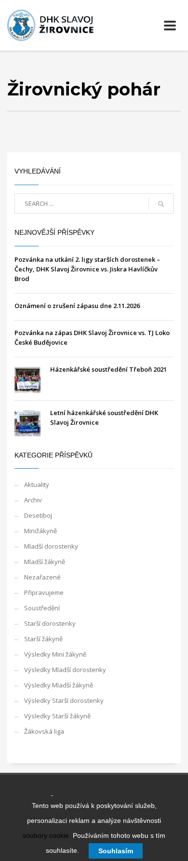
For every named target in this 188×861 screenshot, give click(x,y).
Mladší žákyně (44, 561)
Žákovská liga (44, 731)
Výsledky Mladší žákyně (58, 685)
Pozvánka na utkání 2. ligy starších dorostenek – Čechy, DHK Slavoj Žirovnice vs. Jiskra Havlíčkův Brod (87, 269)
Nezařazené (42, 577)
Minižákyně (40, 530)
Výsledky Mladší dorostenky (65, 669)
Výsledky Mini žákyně (55, 654)
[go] (161, 204)
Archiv (33, 500)
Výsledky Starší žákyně (57, 716)
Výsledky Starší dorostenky (64, 700)
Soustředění (42, 608)
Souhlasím (115, 851)
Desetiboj (38, 515)
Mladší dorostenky (51, 546)
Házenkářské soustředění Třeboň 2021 (108, 369)
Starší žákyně (43, 638)
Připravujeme (44, 592)
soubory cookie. (47, 835)
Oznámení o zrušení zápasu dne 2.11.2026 (77, 305)
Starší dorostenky (50, 623)
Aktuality (36, 484)
